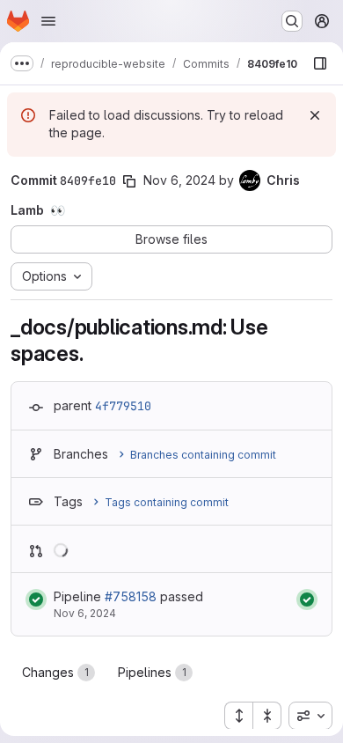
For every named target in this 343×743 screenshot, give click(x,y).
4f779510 (123, 406)
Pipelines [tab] (152, 672)
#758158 (131, 596)
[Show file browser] (320, 63)
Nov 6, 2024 (179, 180)
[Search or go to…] (292, 21)
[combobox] (310, 716)
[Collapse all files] (267, 716)
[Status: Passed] (36, 599)
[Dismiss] (314, 115)
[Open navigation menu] (48, 21)
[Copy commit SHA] (129, 181)
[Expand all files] (238, 716)
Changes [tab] (55, 672)
